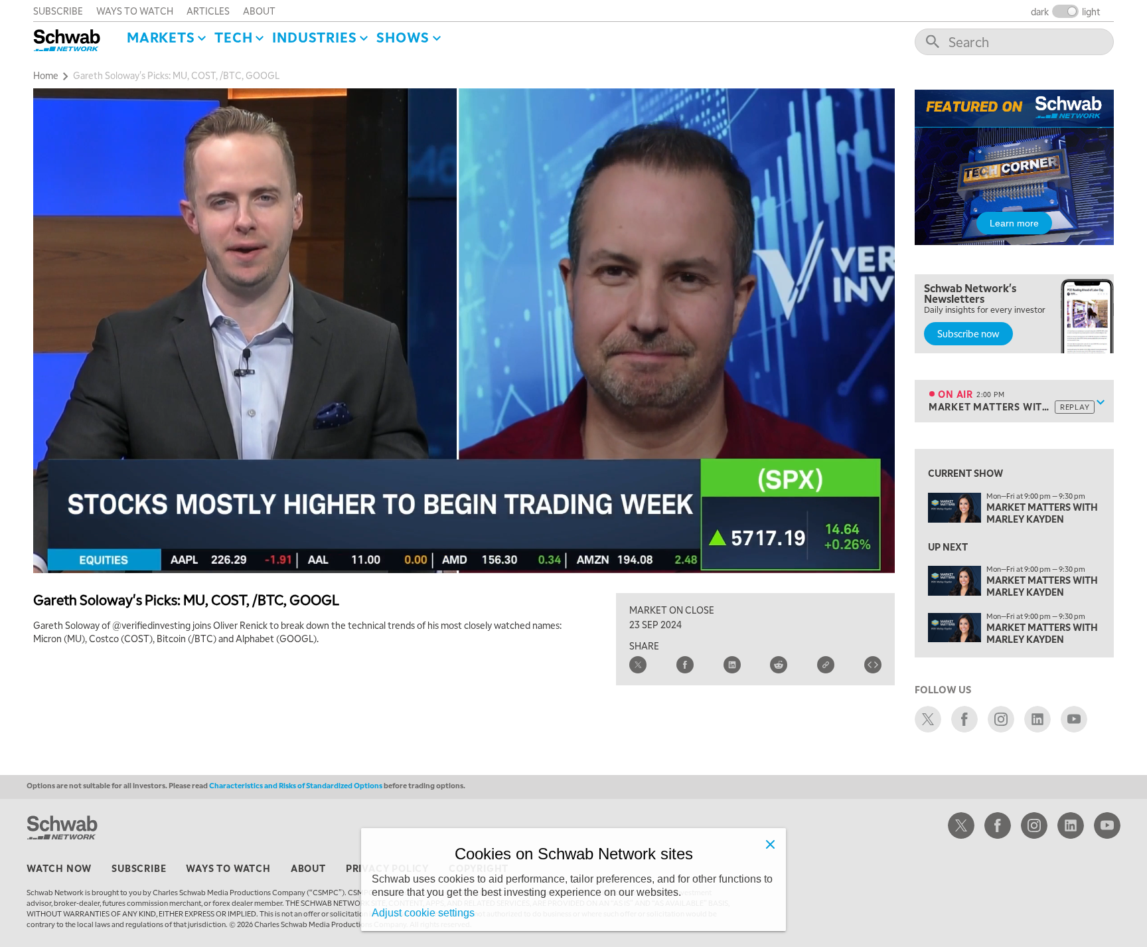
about (259, 11)
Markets (161, 37)
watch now (59, 868)
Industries (314, 37)
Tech (233, 37)
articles (208, 11)
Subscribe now (968, 333)
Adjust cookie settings (423, 912)
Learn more (1014, 223)
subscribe (58, 11)
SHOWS (402, 37)
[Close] (770, 844)
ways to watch (134, 11)
